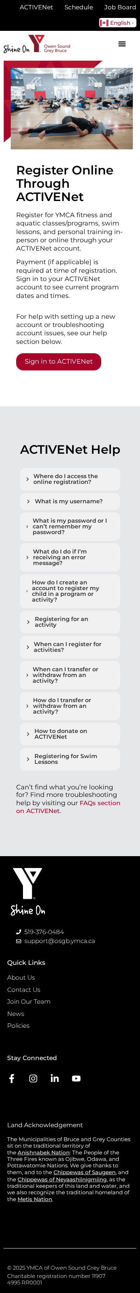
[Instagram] (33, 1078)
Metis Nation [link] (35, 1199)
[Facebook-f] (11, 1078)
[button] (122, 44)
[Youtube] (76, 1078)
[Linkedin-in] (54, 1078)
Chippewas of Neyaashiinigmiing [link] (62, 1179)
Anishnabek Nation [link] (44, 1152)
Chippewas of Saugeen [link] (84, 1172)
